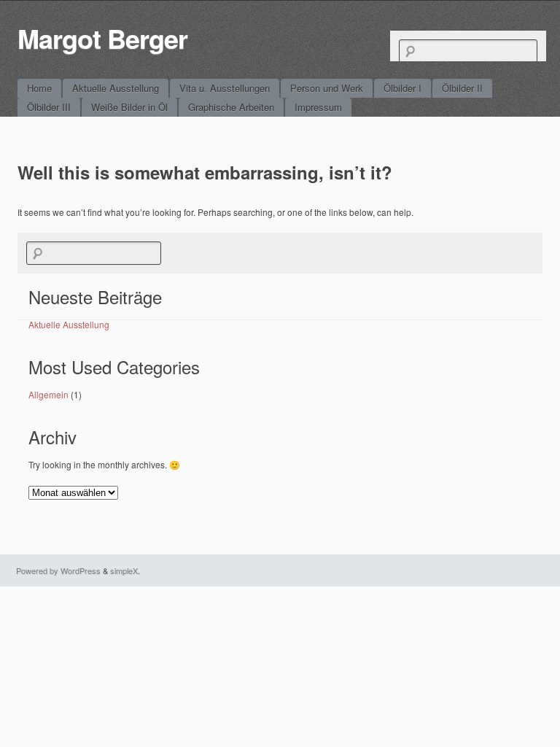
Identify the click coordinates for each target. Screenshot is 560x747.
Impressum (318, 107)
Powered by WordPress (58, 570)
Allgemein (48, 394)
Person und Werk (326, 88)
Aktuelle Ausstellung (115, 88)
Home (39, 88)
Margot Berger (102, 38)
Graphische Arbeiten (231, 107)
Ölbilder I (402, 88)
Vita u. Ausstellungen (224, 88)
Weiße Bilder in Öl (129, 107)
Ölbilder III (49, 107)
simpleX (124, 570)
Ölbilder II (462, 88)
